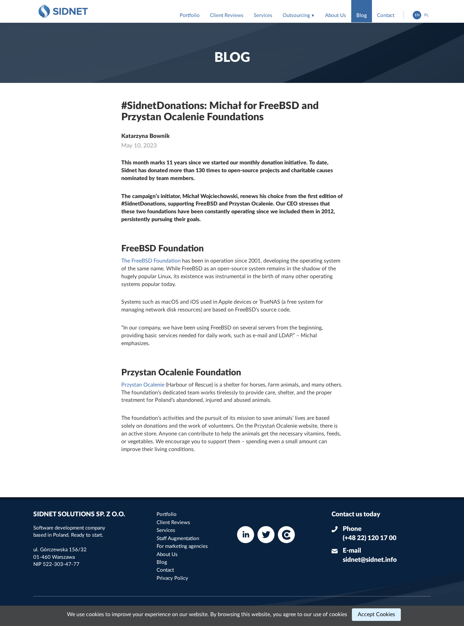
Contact (385, 15)
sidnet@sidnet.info (370, 560)
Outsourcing (296, 15)
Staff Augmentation (178, 538)
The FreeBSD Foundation (151, 261)
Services (263, 15)
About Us (335, 15)
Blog (361, 15)
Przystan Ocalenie (142, 385)
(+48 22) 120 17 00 (369, 538)
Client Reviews (227, 15)
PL (426, 15)
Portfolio (190, 15)
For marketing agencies (182, 546)
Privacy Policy (172, 578)
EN (417, 15)
